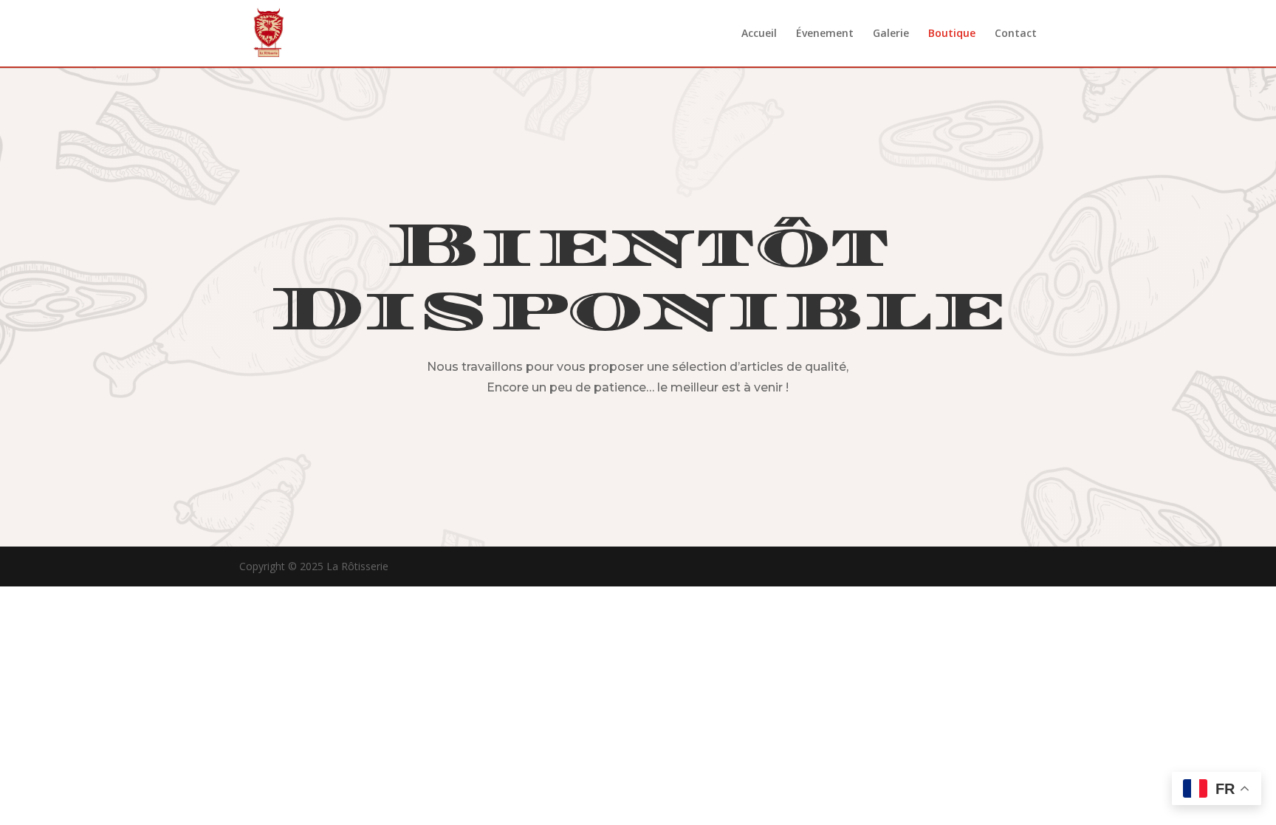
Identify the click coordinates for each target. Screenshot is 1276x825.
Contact (1016, 34)
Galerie (891, 34)
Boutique (951, 34)
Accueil (759, 34)
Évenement (825, 34)
